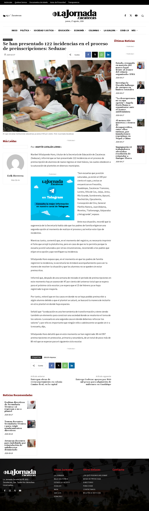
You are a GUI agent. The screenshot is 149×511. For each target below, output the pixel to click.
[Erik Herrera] (15, 163)
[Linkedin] (108, 55)
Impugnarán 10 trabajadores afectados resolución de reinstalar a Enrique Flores (124, 153)
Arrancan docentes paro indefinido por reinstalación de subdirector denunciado (15, 445)
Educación (7, 40)
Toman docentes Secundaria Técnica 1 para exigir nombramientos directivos (15, 426)
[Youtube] (136, 16)
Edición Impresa (50, 357)
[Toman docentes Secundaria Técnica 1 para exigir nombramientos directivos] (31, 424)
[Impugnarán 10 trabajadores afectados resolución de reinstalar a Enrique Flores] (140, 149)
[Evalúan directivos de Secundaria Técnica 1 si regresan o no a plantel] (31, 405)
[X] (131, 16)
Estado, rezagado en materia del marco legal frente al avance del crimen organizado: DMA (125, 69)
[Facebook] (125, 16)
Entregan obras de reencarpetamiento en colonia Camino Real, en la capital (46, 382)
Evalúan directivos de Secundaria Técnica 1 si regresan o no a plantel (15, 407)
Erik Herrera (15, 175)
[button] (142, 15)
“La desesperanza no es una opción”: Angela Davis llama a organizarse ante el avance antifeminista (125, 105)
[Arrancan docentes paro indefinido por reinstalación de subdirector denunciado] (31, 443)
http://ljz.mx (15, 180)
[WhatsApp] (101, 55)
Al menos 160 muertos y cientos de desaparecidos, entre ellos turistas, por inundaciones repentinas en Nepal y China (125, 129)
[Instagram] (10, 490)
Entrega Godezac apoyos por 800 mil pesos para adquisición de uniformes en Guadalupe (93, 382)
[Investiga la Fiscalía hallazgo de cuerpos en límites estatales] (140, 85)
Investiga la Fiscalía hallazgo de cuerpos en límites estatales (125, 86)
